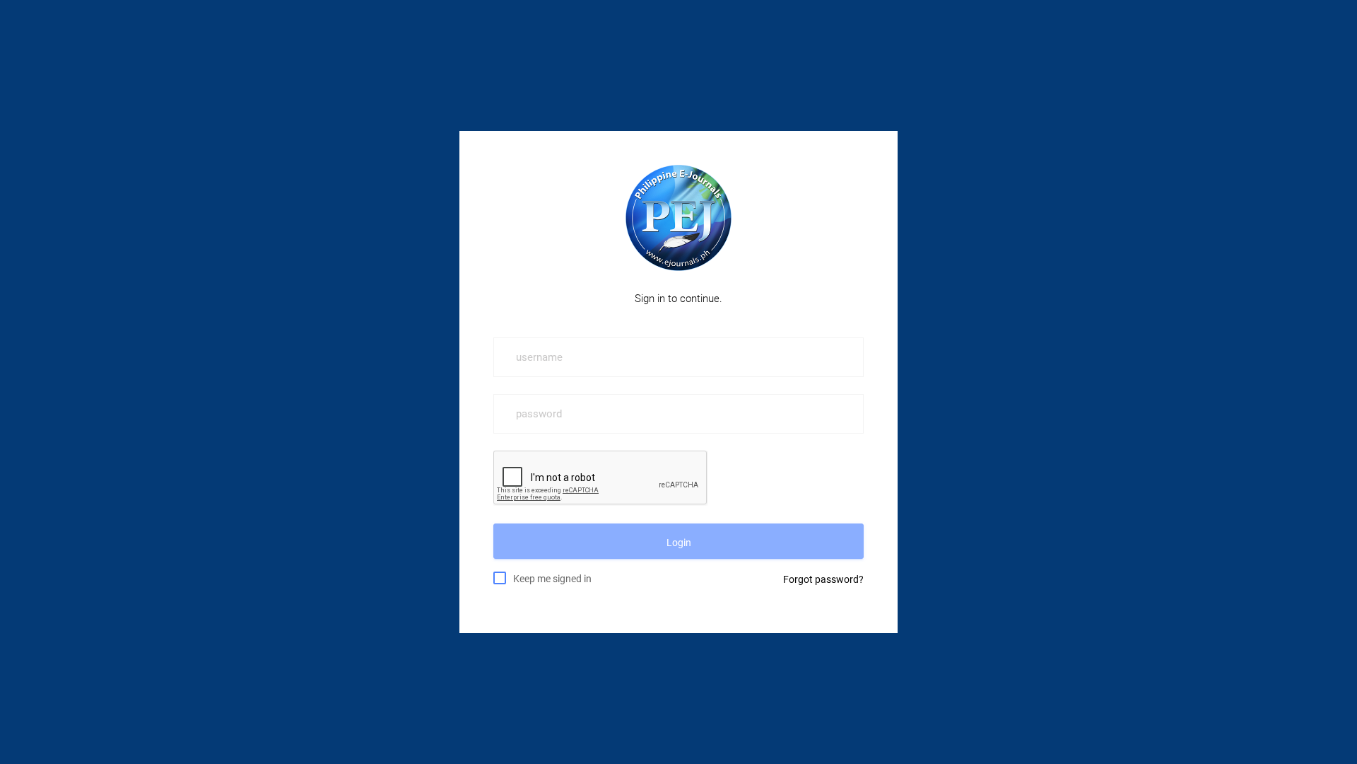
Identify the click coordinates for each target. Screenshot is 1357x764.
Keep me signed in (552, 578)
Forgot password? (823, 579)
